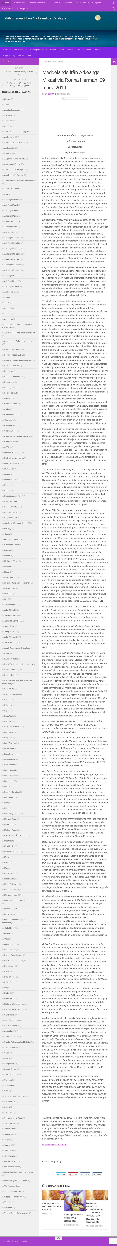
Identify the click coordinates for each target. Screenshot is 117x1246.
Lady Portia (9, 738)
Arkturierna (8, 292)
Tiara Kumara (9, 1156)
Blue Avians (9, 382)
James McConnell (11, 621)
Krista (6, 700)
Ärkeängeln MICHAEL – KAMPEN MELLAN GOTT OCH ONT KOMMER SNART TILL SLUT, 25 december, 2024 (94, 1212)
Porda (6, 971)
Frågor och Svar (10, 518)
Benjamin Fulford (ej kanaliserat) (17, 360)
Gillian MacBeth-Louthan (14, 539)
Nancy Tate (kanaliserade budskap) (18, 900)
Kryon (6, 711)
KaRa (6, 653)
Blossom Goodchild (12, 377)
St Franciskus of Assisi (13, 1118)
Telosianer (8, 1151)
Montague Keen (10, 895)
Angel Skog (9, 153)
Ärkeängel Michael (53, 62)
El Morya (8, 485)
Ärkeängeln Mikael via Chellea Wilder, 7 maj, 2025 (51, 1206)
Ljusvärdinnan (10, 759)
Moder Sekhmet (10, 884)
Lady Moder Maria (11, 727)
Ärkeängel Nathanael (13, 265)
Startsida (5, 3)
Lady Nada (8, 732)
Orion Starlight (10, 944)
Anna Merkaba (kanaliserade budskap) (20, 180)
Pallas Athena (10, 950)
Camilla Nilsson (10, 404)
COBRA (7, 447)
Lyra (6, 803)
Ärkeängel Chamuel (12, 221)
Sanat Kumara (10, 1037)
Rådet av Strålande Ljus (14, 1004)
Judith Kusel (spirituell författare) (17, 648)
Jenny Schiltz (9, 632)
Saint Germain (10, 1020)
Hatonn (7, 556)
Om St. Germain (82, 3)
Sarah (6, 1053)
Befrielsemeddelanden (13, 355)
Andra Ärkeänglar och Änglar (16, 132)
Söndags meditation (37, 3)
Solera (7, 1107)
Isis (5, 599)
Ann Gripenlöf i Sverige (13, 175)
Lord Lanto (8, 781)
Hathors (7, 550)
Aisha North (9, 121)
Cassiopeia (9, 420)
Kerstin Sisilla (10, 675)
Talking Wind (9, 1129)
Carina (7, 409)
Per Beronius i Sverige (13, 961)
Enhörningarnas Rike (13, 496)
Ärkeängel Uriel (10, 281)
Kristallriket (8, 705)
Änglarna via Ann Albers (14, 159)
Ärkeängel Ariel (10, 211)
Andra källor (9, 137)
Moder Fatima (10, 873)
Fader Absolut (10, 507)
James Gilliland (10, 615)
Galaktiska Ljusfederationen (15, 523)
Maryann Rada (10, 819)
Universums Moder (12, 1167)
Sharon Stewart (10, 1069)
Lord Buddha (9, 765)
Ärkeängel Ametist (11, 200)
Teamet (7, 1145)
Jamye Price (9, 626)
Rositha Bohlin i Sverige (14, 1009)
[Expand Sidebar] (114, 61)
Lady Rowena (10, 743)
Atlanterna (8, 319)
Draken (7, 474)
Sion (6, 1091)
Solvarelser (9, 1113)
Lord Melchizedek (11, 792)
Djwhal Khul (9, 469)
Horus (6, 572)
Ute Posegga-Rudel (12, 1186)
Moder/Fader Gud (11, 890)
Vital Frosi (8, 1202)
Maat (6, 808)
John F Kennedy (11, 637)
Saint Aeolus (9, 1015)
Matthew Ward (10, 830)
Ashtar (7, 308)
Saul (6, 1058)
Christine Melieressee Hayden (16, 436)
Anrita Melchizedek (12, 189)
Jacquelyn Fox (10, 604)
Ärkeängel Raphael (12, 270)
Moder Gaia (9, 879)
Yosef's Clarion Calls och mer (16, 1213)
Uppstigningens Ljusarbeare (15, 1181)
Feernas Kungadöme (12, 512)
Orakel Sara (9, 928)
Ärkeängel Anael (11, 205)
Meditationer (9, 841)
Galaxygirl (8, 529)
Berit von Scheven (11, 366)
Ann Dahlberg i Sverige (13, 170)
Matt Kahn (8, 824)
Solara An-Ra (9, 1102)
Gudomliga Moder (11, 545)
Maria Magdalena (11, 814)
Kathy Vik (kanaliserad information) (18, 664)
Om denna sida (18, 3)
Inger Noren (9, 577)
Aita (6, 126)
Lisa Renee (9, 749)
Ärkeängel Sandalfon (12, 276)
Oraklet (7, 933)
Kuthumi (7, 721)
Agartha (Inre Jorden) (12, 110)
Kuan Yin (8, 716)
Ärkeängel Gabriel (11, 232)
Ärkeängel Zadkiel (11, 286)
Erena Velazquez (11, 501)
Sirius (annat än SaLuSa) (14, 1096)
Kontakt (68, 3)
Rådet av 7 (8, 999)
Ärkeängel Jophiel (11, 238)
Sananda (8, 1031)
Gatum (7, 534)
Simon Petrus (9, 1085)
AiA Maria (8, 115)
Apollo (7, 194)
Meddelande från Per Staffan (16, 835)
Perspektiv (96, 3)
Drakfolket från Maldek (13, 480)
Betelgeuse (9, 371)
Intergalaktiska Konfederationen (17, 583)
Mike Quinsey (9, 862)
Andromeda (9, 148)
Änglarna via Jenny (12, 164)
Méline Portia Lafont (12, 852)
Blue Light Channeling (13, 387)
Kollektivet (8, 689)
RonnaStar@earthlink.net (54, 1144)
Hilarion (7, 567)
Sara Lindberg (10, 1047)
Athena (7, 314)
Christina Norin (10, 431)
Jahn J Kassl (9, 610)
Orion (6, 939)
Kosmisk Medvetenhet (13, 694)
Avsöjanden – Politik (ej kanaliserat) (18, 341)
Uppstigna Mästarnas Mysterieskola (18, 1172)
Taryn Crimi (9, 1134)
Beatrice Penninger (12, 350)
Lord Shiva (8, 797)
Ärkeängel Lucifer (11, 248)
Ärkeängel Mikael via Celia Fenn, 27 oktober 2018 (73, 1218)
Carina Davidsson (11, 415)
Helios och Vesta (11, 561)
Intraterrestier (9, 588)
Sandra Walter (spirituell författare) (18, 1042)
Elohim (7, 491)
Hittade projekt (23, 8)
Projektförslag (7, 8)
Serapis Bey (9, 1064)
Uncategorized (10, 1161)
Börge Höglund (10, 393)
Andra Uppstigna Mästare (14, 142)
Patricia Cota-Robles (12, 955)
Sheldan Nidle (10, 1075)
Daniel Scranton (10, 453)
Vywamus (8, 1208)
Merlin (6, 857)
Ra (5, 988)
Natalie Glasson (10, 909)
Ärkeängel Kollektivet (13, 243)
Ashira (7, 303)
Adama (7, 104)
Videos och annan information (16, 1197)
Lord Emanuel (10, 770)
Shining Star (9, 1080)
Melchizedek (9, 846)
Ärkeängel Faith (10, 227)
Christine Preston (11, 442)
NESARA (8, 914)
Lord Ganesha (10, 776)
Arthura (7, 297)
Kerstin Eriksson (11, 670)
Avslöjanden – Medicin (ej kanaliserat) (19, 333)
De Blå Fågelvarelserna (14, 458)
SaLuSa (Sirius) (10, 1026)
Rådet (6, 993)
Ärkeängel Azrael (11, 216)
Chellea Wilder (10, 425)
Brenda (7, 398)
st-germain (50, 94)
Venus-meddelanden (12, 1191)
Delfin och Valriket (11, 463)
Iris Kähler (8, 594)
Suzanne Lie (9, 1123)
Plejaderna (8, 966)
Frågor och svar (55, 3)
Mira (6, 868)
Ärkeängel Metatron (12, 254)
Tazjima (7, 1140)
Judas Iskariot (10, 642)
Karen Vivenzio (10, 659)
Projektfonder (9, 977)
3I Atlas (7, 99)
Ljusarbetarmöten (11, 754)
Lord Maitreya (9, 787)
